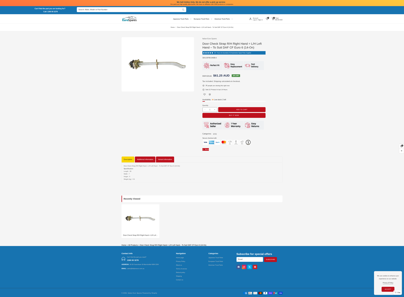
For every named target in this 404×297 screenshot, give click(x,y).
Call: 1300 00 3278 (50, 12)
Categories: (206, 134)
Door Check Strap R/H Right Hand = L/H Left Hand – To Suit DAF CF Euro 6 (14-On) (139, 235)
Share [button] (207, 149)
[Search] (183, 9)
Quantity (205, 105)
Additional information (145, 159)
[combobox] (131, 9)
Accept (388, 289)
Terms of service (181, 269)
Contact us (179, 280)
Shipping (217, 81)
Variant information (165, 159)
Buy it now (234, 115)
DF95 (215, 134)
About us (179, 265)
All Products (133, 245)
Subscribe (270, 259)
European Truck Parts (215, 261)
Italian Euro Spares (135, 293)
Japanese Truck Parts (215, 258)
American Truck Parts (215, 265)
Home (173, 27)
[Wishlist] (204, 94)
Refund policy (180, 272)
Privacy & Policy (388, 283)
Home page (180, 258)
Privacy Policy (180, 261)
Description (128, 159)
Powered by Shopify (149, 293)
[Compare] (210, 94)
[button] (180, 19)
